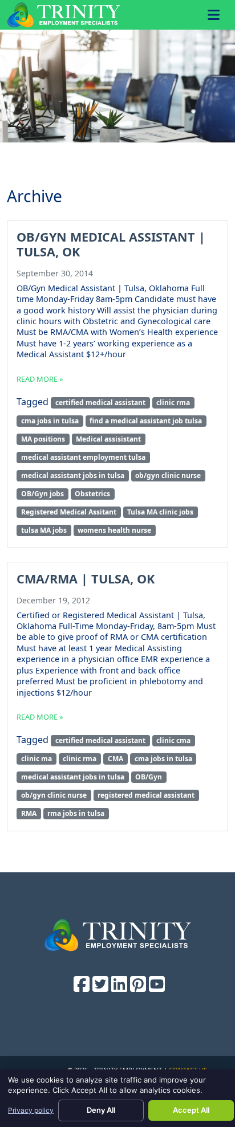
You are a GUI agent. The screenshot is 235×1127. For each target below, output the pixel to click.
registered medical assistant (146, 795)
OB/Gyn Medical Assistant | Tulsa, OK (111, 244)
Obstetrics (92, 494)
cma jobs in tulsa (50, 421)
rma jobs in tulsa (75, 813)
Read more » (40, 379)
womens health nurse (114, 530)
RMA (29, 813)
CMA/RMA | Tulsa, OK (86, 578)
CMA (115, 758)
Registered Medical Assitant (68, 512)
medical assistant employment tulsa (83, 457)
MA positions (43, 439)
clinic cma (173, 740)
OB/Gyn (148, 777)
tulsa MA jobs (44, 530)
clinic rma (173, 402)
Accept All (191, 1109)
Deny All (101, 1109)
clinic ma (36, 758)
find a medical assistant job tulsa (146, 421)
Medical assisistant (108, 439)
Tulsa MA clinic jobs (160, 512)
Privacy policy (31, 1110)
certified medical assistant (100, 402)
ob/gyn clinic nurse (168, 475)
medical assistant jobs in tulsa (72, 475)
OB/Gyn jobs (42, 494)
